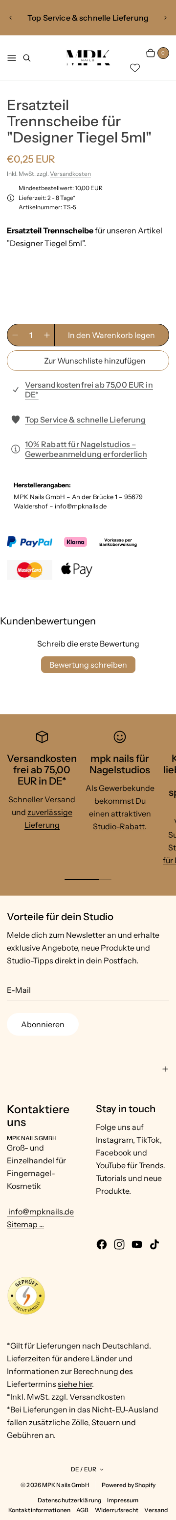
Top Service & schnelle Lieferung (85, 419)
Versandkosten (70, 173)
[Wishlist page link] (135, 68)
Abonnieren (43, 1024)
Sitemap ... (25, 1224)
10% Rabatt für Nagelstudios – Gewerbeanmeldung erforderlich (86, 449)
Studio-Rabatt (119, 826)
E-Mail (19, 990)
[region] (88, 17)
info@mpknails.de (40, 1211)
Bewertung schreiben (88, 665)
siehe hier (75, 1384)
